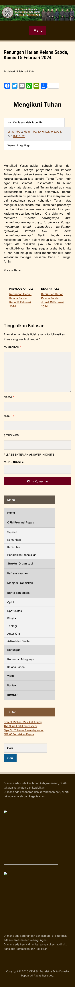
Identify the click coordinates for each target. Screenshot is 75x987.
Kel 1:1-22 (19, 136)
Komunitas (14, 539)
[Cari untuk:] (29, 748)
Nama (9, 397)
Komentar (12, 346)
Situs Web (11, 435)
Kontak (11, 685)
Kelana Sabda (16, 667)
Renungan (14, 649)
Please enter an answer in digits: (29, 454)
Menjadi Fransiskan (20, 583)
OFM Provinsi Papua (20, 522)
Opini (10, 602)
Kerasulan (13, 547)
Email (9, 416)
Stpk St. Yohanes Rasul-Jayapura (24, 730)
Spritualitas (14, 611)
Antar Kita (13, 633)
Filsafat (12, 618)
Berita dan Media (18, 592)
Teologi (12, 626)
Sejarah (12, 532)
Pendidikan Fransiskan (21, 555)
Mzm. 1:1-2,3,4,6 (34, 131)
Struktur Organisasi (20, 563)
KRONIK (12, 695)
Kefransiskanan (17, 573)
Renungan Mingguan (20, 659)
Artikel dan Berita (18, 641)
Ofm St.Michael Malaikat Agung (23, 722)
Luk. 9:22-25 (53, 131)
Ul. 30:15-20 (14, 131)
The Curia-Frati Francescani (20, 726)
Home (11, 512)
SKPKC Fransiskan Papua (19, 734)
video (11, 675)
